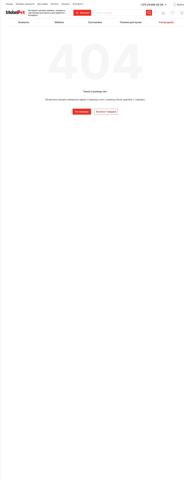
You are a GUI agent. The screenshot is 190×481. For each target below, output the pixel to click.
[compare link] (163, 12)
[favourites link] (172, 12)
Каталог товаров (106, 111)
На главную (81, 111)
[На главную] (15, 12)
